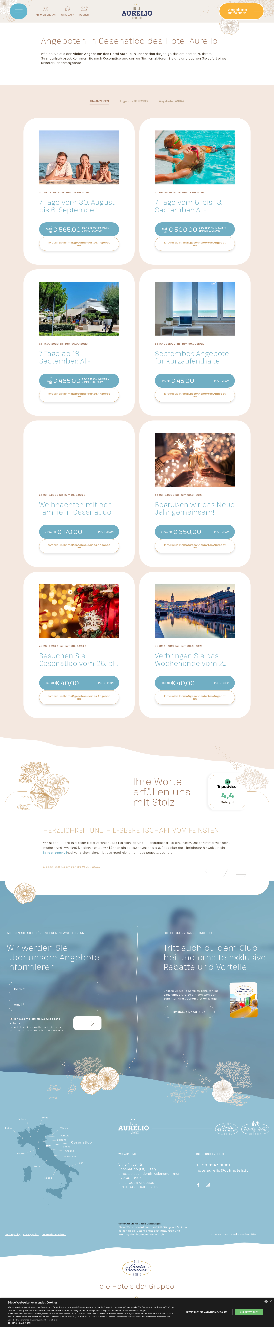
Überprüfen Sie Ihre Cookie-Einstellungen (139, 1223)
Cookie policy (12, 1234)
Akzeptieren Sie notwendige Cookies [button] (206, 1312)
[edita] (253, 1234)
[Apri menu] (18, 11)
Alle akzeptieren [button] (249, 1312)
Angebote (134, 101)
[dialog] (137, 1312)
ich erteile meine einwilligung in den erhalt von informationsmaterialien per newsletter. (37, 1029)
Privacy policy (31, 1234)
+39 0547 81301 (215, 1165)
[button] (91, 1323)
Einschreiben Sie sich (87, 1023)
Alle (99, 101)
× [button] (270, 1301)
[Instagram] (208, 1185)
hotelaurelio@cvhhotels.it (222, 1170)
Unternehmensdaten (54, 1234)
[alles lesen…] (55, 852)
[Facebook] (198, 1185)
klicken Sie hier (52, 1319)
